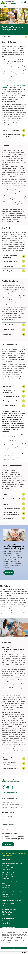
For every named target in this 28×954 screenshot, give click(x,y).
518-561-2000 (5, 896)
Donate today (8, 844)
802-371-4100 (5, 887)
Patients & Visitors (7, 816)
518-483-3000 (6, 915)
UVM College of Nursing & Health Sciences (13, 807)
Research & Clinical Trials (8, 802)
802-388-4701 (6, 924)
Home (5, 6)
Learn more (9, 572)
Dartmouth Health (6, 85)
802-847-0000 (6, 869)
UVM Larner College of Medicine (10, 804)
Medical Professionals (8, 824)
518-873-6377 (5, 905)
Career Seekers (6, 822)
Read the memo (4, 616)
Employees (5, 829)
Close (14, 948)
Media (3, 827)
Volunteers (4, 819)
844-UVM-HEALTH (10, 792)
